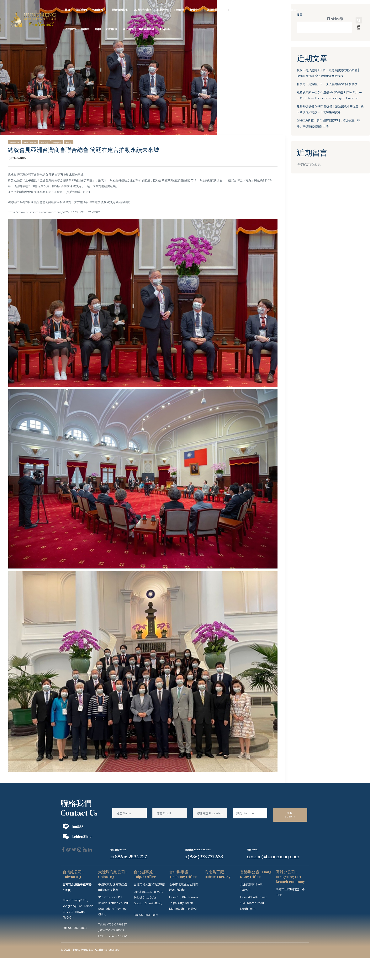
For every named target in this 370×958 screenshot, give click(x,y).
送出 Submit (290, 814)
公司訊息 (45, 142)
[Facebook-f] (328, 19)
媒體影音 (57, 142)
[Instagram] (341, 19)
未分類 (69, 142)
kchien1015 (18, 158)
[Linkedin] (90, 849)
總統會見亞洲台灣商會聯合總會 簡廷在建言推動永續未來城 (83, 150)
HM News (14, 142)
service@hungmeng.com (273, 856)
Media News (30, 142)
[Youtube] (84, 849)
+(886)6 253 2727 (128, 856)
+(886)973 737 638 (204, 856)
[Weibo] (333, 19)
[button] (359, 20)
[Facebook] (63, 849)
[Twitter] (73, 849)
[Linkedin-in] (337, 19)
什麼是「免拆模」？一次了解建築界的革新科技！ (328, 84)
